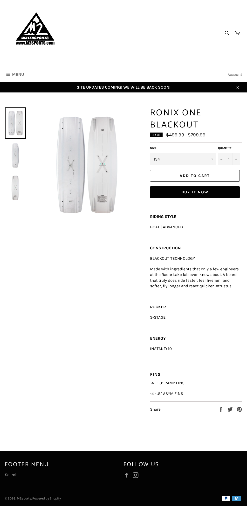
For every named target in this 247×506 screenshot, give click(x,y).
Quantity (225, 148)
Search (11, 474)
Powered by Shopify (46, 498)
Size (153, 148)
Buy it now (195, 192)
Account (235, 74)
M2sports (24, 498)
